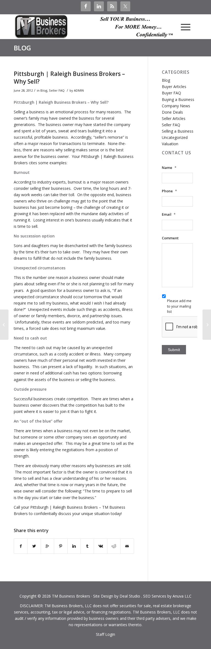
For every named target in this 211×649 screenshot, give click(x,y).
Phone (169, 191)
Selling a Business (177, 131)
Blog (22, 47)
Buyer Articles (174, 86)
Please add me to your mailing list (179, 306)
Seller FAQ (57, 90)
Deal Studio (130, 596)
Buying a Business (178, 99)
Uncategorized (175, 137)
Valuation (170, 143)
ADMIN (79, 90)
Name (169, 167)
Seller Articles (173, 118)
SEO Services (154, 596)
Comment (170, 238)
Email (169, 214)
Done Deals (172, 112)
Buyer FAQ (171, 92)
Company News (176, 105)
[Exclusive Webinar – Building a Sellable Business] (4, 325)
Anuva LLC (182, 596)
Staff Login (105, 634)
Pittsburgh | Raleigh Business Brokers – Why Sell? (69, 77)
